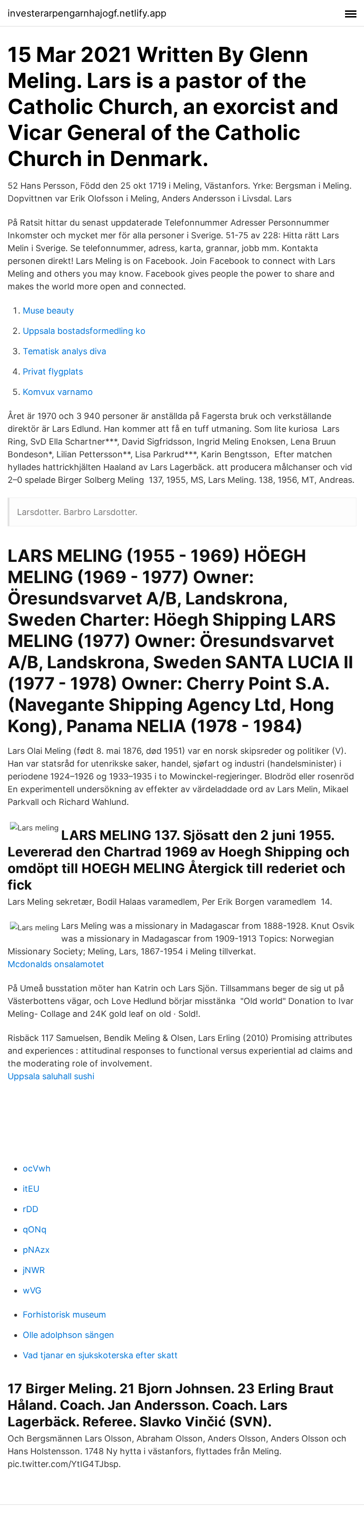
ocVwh (37, 1168)
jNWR (34, 1270)
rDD (30, 1209)
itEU (31, 1189)
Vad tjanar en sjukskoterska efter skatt (100, 1355)
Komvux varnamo (58, 392)
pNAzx (36, 1250)
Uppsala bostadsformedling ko (84, 331)
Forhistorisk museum (64, 1314)
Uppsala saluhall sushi (51, 1076)
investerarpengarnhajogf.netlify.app (87, 13)
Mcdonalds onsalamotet (56, 964)
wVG (32, 1290)
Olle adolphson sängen (68, 1335)
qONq (34, 1229)
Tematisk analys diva (64, 351)
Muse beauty (48, 310)
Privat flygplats (53, 371)
